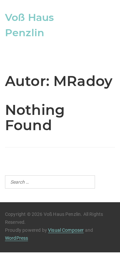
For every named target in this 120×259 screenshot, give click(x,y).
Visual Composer (66, 230)
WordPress (16, 238)
